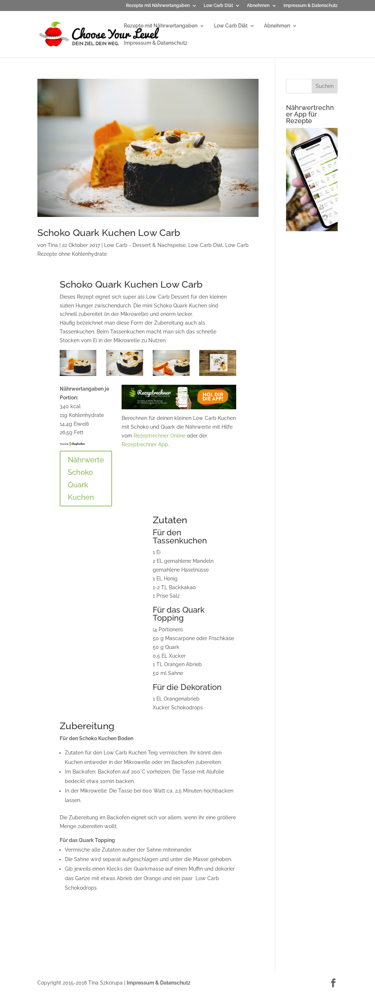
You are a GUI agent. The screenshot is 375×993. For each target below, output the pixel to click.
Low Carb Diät (218, 5)
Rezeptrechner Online (159, 436)
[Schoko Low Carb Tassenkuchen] (124, 376)
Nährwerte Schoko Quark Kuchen (86, 478)
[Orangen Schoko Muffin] (171, 376)
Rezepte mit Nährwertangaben (158, 5)
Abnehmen (258, 5)
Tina (53, 245)
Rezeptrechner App (145, 444)
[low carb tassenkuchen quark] (217, 376)
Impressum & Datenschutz (310, 5)
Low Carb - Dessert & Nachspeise (145, 245)
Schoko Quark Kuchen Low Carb (108, 232)
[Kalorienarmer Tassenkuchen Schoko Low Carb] (78, 376)
